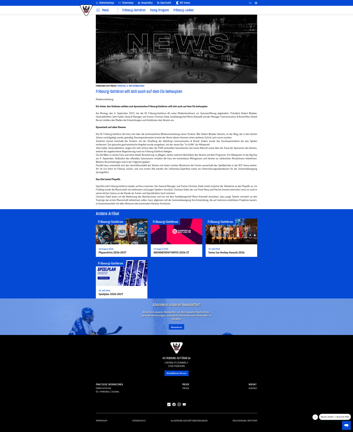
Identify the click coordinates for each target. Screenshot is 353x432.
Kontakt (253, 388)
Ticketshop (127, 3)
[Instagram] (179, 404)
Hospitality (147, 3)
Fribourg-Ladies (183, 10)
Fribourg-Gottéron (133, 10)
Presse (185, 388)
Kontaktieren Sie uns (176, 373)
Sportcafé (165, 3)
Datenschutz (139, 420)
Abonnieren (176, 327)
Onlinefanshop (106, 3)
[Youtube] (184, 404)
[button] (256, 3)
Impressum (101, 420)
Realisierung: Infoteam (245, 420)
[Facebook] (174, 404)
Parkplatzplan (103, 388)
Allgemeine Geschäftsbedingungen (189, 420)
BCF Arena (184, 3)
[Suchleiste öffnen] (250, 3)
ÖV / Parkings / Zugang (107, 391)
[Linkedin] (169, 404)
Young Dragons (159, 10)
